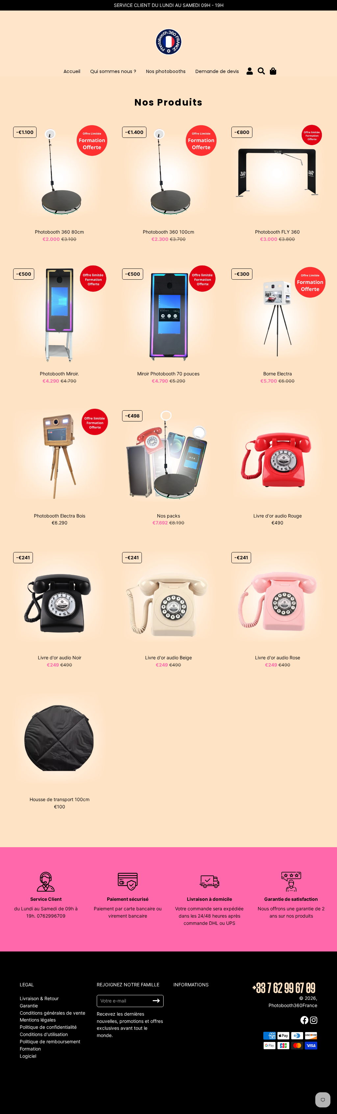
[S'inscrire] (156, 1000)
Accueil (72, 71)
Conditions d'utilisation (44, 1034)
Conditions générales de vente (52, 1013)
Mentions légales (38, 1020)
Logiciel (28, 1056)
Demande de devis (217, 71)
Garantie (29, 1005)
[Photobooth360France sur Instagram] (314, 1020)
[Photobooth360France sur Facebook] (305, 1020)
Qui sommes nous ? (113, 71)
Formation (30, 1048)
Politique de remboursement (50, 1041)
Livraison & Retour (39, 998)
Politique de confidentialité (48, 1027)
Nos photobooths (166, 71)
